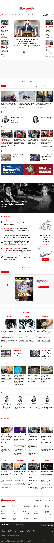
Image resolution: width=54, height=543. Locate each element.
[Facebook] (47, 500)
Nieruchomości (48, 514)
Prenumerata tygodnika (46, 15)
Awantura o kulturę (27, 513)
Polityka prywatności (22, 531)
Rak (35, 508)
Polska (5, 14)
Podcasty (33, 14)
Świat (10, 14)
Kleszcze (36, 513)
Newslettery (38, 500)
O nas (52, 531)
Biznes (47, 506)
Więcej (52, 14)
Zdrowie (36, 506)
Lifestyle (24, 508)
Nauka (14, 14)
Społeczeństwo (27, 506)
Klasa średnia (25, 518)
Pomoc (44, 531)
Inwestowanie (48, 517)
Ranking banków (48, 508)
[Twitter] (49, 500)
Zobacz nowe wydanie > (43, 286)
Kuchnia (39, 14)
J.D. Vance (14, 513)
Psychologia (26, 14)
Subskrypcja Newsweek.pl (3, 531)
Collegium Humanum (27, 515)
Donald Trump (15, 508)
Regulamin (16, 531)
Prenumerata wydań (10, 531)
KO (1, 508)
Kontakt (48, 531)
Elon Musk (14, 511)
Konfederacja (3, 513)
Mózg (35, 511)
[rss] (44, 500)
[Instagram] (52, 500)
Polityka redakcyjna (28, 531)
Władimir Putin (15, 515)
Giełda (46, 519)
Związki (35, 518)
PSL (1, 515)
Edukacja (24, 511)
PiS (1, 511)
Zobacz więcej (27, 414)
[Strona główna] (27, 8)
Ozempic (36, 515)
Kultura (20, 14)
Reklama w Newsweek (39, 531)
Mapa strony (34, 531)
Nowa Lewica (3, 518)
